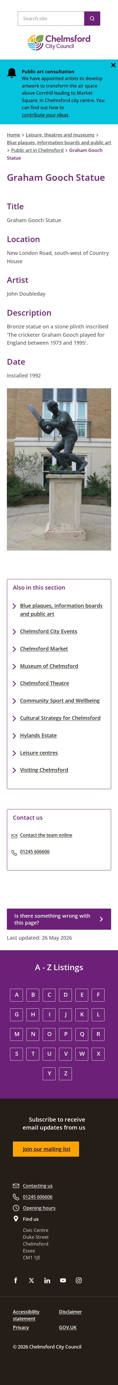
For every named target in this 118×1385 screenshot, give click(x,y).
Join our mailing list (46, 1149)
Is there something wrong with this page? (52, 919)
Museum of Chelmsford (49, 666)
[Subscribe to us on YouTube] (63, 1281)
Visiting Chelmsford (44, 769)
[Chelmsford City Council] (59, 43)
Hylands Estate (38, 735)
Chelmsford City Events (48, 631)
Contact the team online (46, 835)
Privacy (21, 1327)
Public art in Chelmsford (37, 150)
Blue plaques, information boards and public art (59, 142)
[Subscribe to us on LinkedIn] (47, 1281)
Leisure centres (39, 752)
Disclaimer (70, 1312)
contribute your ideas (45, 115)
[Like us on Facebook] (16, 1281)
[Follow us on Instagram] (79, 1281)
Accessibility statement (26, 1315)
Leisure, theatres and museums (60, 135)
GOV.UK (67, 1327)
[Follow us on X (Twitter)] (31, 1281)
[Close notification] (113, 65)
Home (13, 135)
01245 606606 (35, 851)
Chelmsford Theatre (44, 683)
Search (92, 18)
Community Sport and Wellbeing (60, 700)
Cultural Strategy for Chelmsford (60, 717)
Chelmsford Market (44, 648)
